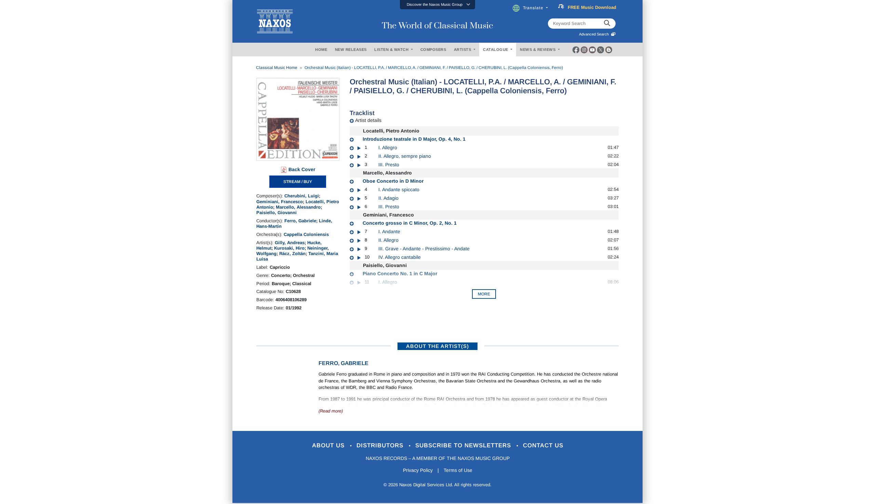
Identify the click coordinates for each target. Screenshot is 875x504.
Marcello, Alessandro (298, 207)
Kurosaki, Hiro (289, 248)
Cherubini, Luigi (301, 195)
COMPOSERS (433, 49)
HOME (321, 49)
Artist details (368, 120)
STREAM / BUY (297, 181)
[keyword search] (607, 23)
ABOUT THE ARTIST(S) (437, 346)
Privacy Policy (418, 470)
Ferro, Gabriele (300, 220)
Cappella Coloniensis (306, 234)
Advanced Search (595, 34)
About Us (329, 445)
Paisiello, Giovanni (276, 212)
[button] (437, 4)
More (484, 294)
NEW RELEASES (351, 49)
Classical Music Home (276, 67)
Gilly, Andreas (290, 242)
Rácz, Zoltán (292, 253)
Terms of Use (458, 470)
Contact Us (543, 445)
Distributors (380, 445)
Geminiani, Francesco (279, 201)
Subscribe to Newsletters (464, 445)
